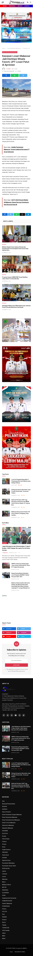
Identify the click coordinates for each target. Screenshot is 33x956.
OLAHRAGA (5, 892)
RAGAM (4, 917)
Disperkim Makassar (7, 828)
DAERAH (27, 6)
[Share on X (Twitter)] (23, 75)
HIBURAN (5, 852)
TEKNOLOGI (5, 927)
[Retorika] (16, 2)
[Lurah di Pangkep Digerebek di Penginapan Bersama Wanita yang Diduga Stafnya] (6, 481)
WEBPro (25, 948)
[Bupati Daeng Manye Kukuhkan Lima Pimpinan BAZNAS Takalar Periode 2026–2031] (6, 575)
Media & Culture (6, 884)
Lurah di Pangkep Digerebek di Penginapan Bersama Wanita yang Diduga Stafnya (20, 481)
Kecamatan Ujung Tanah (9, 865)
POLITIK (4, 911)
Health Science (6, 849)
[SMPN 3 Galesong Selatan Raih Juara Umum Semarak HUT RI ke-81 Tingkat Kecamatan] (6, 565)
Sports (4, 922)
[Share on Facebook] (6, 75)
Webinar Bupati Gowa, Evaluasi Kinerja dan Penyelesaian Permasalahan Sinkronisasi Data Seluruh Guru (15, 248)
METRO (20, 6)
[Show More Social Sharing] (29, 75)
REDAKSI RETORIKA (20, 951)
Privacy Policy (15, 671)
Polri (3, 914)
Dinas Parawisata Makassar (10, 52)
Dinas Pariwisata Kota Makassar (11, 820)
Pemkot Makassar (7, 903)
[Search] (28, 2)
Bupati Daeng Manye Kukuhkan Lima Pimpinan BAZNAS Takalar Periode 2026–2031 (20, 575)
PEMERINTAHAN (7, 900)
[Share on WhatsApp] (15, 75)
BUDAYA (4, 806)
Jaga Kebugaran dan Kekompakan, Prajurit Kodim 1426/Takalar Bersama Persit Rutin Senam (16, 548)
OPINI (3, 895)
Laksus (4, 871)
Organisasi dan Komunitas (9, 898)
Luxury (4, 876)
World (3, 938)
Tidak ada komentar (8, 71)
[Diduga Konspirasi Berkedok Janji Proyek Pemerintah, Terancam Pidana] (6, 491)
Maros (4, 882)
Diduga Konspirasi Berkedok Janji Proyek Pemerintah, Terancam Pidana (20, 491)
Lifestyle (4, 874)
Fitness (4, 844)
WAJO (3, 935)
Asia (3, 801)
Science (4, 919)
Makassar (4, 879)
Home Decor (5, 855)
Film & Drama (5, 838)
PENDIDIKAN (6, 906)
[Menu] (3, 2)
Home (5, 6)
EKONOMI (5, 830)
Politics (4, 909)
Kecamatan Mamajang (8, 863)
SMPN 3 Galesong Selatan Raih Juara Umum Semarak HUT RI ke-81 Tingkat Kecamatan (20, 565)
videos (4, 933)
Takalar (4, 925)
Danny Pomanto (6, 812)
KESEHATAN (5, 868)
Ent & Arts (5, 833)
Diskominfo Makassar (8, 825)
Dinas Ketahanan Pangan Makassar (12, 814)
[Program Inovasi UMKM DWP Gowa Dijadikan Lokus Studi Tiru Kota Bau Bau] (16, 264)
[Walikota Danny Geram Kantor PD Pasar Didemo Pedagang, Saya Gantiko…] (6, 514)
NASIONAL (12, 6)
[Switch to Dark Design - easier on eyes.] (30, 2)
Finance (4, 841)
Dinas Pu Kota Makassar (8, 822)
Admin (8, 68)
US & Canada (5, 930)
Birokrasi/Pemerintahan (8, 803)
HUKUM (4, 857)
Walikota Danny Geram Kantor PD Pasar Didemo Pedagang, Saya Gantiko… (20, 513)
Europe (4, 836)
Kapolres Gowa (6, 860)
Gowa (3, 847)
